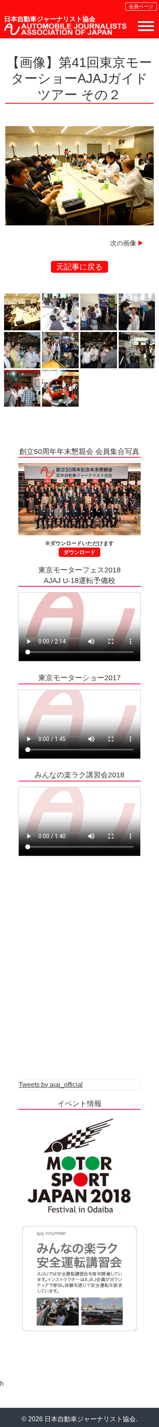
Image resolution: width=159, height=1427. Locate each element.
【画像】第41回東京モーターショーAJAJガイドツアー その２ (79, 78)
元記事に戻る (79, 267)
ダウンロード (79, 552)
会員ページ (141, 6)
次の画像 (123, 243)
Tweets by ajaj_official (51, 1084)
